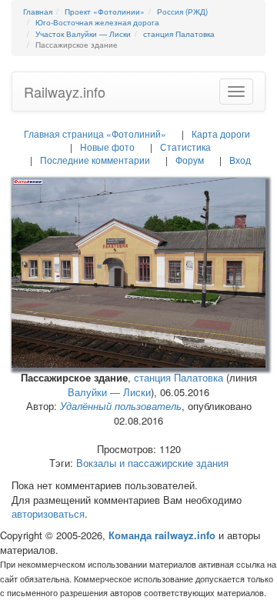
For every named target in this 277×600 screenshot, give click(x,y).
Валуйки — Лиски (109, 392)
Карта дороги (221, 133)
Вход (240, 159)
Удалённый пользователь (121, 405)
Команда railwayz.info (161, 535)
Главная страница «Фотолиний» (95, 133)
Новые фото (107, 146)
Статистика (185, 146)
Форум (189, 159)
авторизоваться (48, 513)
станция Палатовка (178, 377)
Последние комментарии (95, 159)
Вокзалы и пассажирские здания (152, 462)
